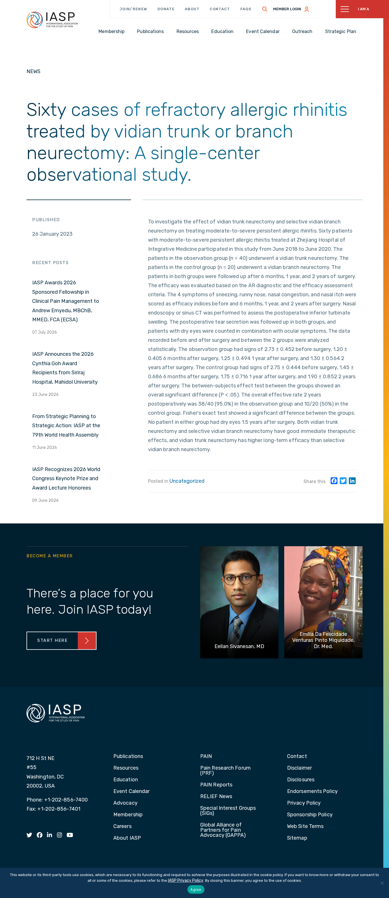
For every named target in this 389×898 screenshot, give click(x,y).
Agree (195, 889)
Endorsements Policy (312, 791)
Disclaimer (299, 768)
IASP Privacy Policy (185, 880)
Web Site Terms (305, 826)
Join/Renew (133, 9)
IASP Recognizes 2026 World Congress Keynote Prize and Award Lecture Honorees (66, 478)
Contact (220, 9)
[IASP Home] (52, 20)
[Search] (264, 9)
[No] (382, 883)
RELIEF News (216, 797)
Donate (166, 9)
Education (125, 780)
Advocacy (125, 803)
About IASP (127, 838)
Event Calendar (131, 791)
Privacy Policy (304, 803)
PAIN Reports (216, 785)
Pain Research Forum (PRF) (225, 770)
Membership (128, 815)
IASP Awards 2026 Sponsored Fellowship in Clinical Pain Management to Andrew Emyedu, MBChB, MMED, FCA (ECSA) (65, 301)
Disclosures (300, 780)
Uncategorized (186, 481)
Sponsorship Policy (310, 815)
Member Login (287, 9)
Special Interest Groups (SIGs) (228, 810)
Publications (128, 756)
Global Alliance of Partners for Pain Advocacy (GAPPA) (223, 830)
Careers (122, 826)
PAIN (206, 756)
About (192, 9)
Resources (125, 768)
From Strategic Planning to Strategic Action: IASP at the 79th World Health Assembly (66, 425)
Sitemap (297, 838)
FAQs (246, 9)
